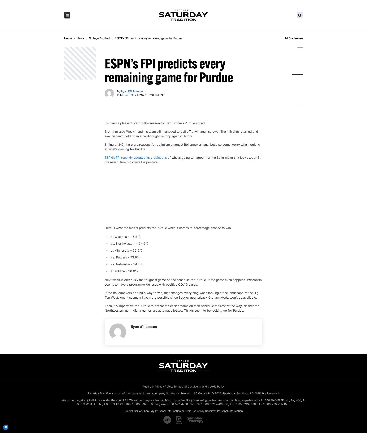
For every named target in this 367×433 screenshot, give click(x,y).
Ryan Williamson (132, 91)
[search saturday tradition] (300, 15)
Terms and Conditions (187, 386)
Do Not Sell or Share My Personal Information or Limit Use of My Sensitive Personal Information (183, 411)
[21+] (167, 420)
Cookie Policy (216, 386)
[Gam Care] (179, 420)
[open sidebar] (67, 15)
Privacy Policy (163, 386)
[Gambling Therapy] (195, 420)
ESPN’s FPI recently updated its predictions (136, 157)
